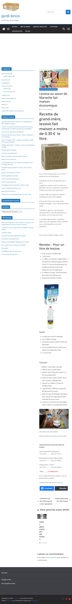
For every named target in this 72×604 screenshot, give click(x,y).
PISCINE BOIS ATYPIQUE (9, 150)
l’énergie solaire (6, 233)
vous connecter (51, 557)
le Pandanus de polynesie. (10, 254)
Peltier (4, 105)
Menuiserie (5, 101)
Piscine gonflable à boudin (10, 176)
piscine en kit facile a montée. (11, 173)
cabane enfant (7, 76)
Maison (5, 88)
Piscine (27, 31)
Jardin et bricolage (40, 27)
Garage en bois (6, 579)
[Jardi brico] (4, 29)
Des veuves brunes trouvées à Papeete (14, 245)
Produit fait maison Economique (48, 89)
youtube (54, 436)
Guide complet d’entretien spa (11, 188)
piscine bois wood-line (9, 191)
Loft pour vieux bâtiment (9, 153)
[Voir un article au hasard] (68, 29)
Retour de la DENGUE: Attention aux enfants (15, 242)
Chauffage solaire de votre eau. (11, 251)
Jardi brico (11, 15)
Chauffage (53, 27)
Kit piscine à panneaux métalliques (13, 132)
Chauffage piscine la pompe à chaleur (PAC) (15, 185)
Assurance (5, 80)
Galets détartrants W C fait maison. (61, 499)
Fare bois (4, 573)
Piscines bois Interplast (9, 159)
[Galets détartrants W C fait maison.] (42, 515)
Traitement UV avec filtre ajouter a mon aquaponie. (46, 501)
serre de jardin (8, 92)
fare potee (5, 248)
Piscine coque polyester (9, 182)
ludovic (51, 109)
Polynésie (7, 218)
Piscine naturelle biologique (10, 179)
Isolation (4, 95)
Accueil (14, 27)
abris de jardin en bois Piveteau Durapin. (14, 156)
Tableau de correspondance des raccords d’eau (16, 194)
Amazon (60, 482)
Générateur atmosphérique (10, 239)
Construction (17, 31)
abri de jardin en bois (8, 583)
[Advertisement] (36, 47)
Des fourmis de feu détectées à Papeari (14, 236)
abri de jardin (25, 27)
